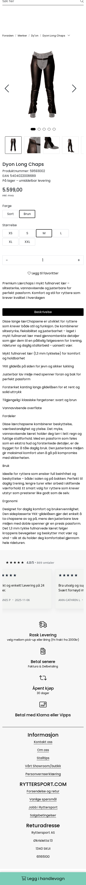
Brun (27, 214)
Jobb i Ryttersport (43, 807)
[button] (33, 129)
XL (10, 241)
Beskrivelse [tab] (43, 312)
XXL (27, 241)
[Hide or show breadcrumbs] (68, 35)
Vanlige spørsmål (43, 799)
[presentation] (7, 88)
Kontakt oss (43, 742)
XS (10, 233)
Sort (10, 214)
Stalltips (43, 758)
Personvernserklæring (43, 774)
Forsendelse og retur (43, 791)
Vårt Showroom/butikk (43, 766)
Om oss (43, 750)
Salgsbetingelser (43, 815)
